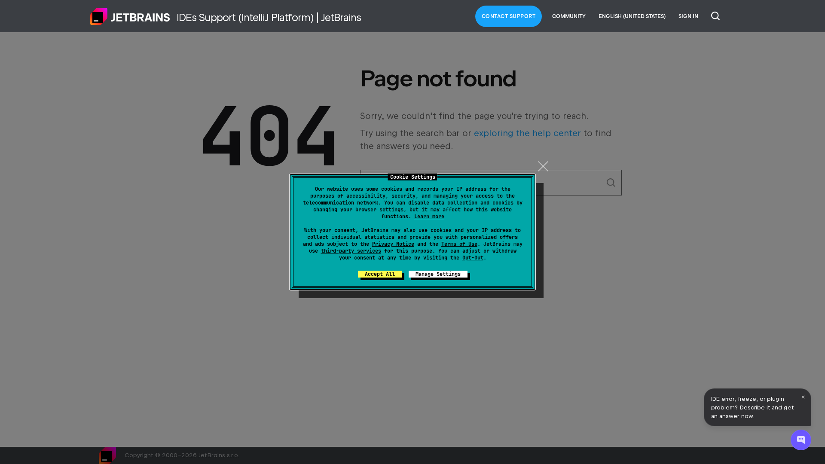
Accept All (380, 274)
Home (130, 16)
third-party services (351, 250)
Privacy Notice (393, 244)
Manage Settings (438, 274)
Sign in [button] (688, 16)
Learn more (429, 216)
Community (569, 16)
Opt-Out (472, 257)
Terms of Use (459, 244)
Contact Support (509, 16)
